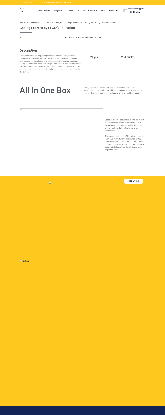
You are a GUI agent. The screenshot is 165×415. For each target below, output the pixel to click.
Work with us (133, 181)
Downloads (113, 11)
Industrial (82, 11)
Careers (103, 11)
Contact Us (93, 11)
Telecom (70, 11)
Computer (58, 11)
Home (39, 11)
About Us (48, 11)
